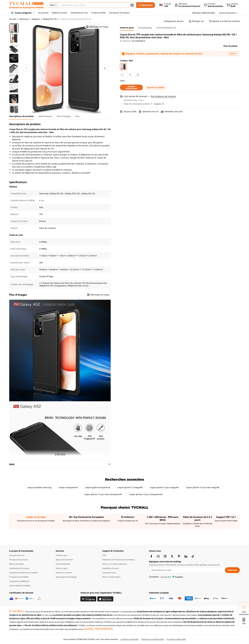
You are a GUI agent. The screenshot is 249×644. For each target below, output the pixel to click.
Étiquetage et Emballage (66, 577)
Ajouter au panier (155, 87)
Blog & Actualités (16, 564)
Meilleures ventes (59, 12)
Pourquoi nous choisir (18, 559)
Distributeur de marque (119, 12)
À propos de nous (16, 555)
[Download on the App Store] (105, 598)
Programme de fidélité (19, 577)
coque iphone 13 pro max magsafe (202, 487)
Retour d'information (111, 577)
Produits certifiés (98, 12)
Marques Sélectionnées (203, 12)
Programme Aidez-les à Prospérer (23, 572)
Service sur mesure (64, 572)
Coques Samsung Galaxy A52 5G (75, 19)
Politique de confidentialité (152, 639)
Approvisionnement (64, 559)
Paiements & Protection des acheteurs (118, 559)
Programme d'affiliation (19, 581)
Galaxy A (36, 19)
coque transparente (68, 487)
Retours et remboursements (114, 564)
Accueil (12, 19)
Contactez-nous (109, 572)
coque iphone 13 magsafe (130, 487)
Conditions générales (129, 639)
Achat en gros (62, 568)
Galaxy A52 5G (50, 19)
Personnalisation (63, 564)
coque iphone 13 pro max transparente (103, 494)
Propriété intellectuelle (176, 639)
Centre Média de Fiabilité (19, 585)
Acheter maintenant (131, 87)
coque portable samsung (39, 487)
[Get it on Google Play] (88, 598)
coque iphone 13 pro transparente (146, 494)
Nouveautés (43, 12)
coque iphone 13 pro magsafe (164, 487)
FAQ (104, 555)
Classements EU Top (79, 12)
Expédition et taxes (110, 568)
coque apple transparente (97, 487)
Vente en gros (62, 555)
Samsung (23, 19)
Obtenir (232, 53)
